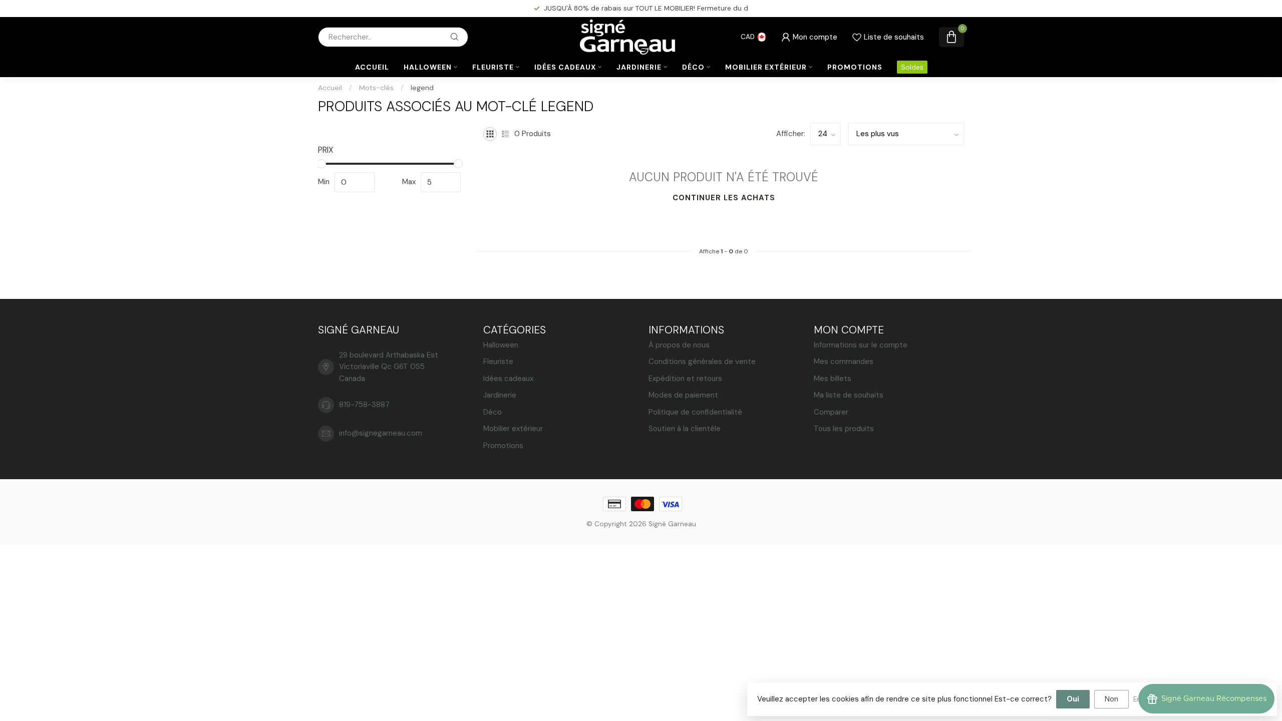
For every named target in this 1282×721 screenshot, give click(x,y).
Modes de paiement (683, 395)
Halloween (428, 67)
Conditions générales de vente (702, 361)
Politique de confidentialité (695, 412)
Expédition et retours (685, 379)
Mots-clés (376, 87)
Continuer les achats (724, 198)
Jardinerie (639, 67)
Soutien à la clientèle (685, 429)
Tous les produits (844, 429)
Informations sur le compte (860, 345)
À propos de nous (679, 345)
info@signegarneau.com (380, 433)
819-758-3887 (364, 405)
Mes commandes (843, 361)
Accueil (372, 67)
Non (1111, 699)
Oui (1073, 699)
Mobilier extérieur (766, 67)
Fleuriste (493, 67)
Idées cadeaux (565, 67)
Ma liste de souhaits (848, 395)
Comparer (831, 412)
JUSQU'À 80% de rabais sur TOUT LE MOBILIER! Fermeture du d (646, 8)
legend (422, 87)
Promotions (854, 67)
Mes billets (832, 379)
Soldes (912, 67)
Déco (693, 67)
